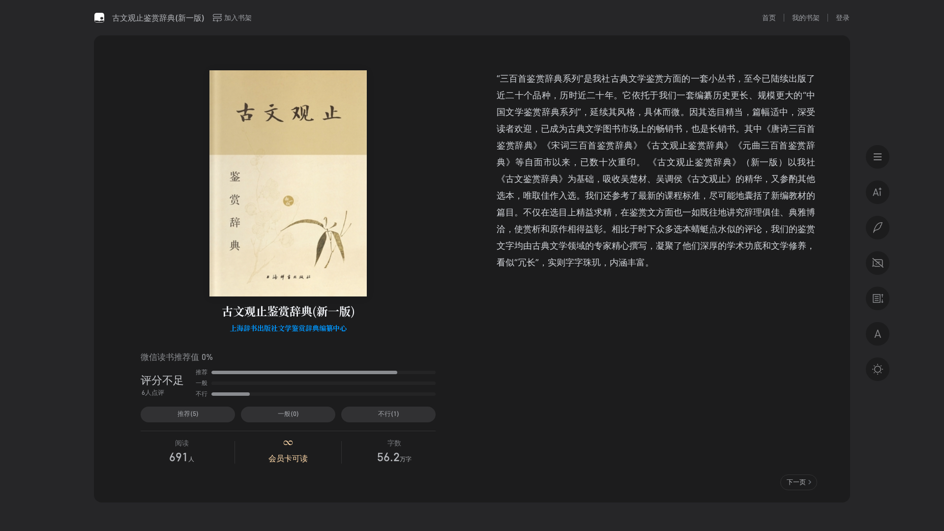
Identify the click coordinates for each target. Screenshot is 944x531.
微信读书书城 (99, 18)
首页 (769, 17)
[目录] (877, 157)
